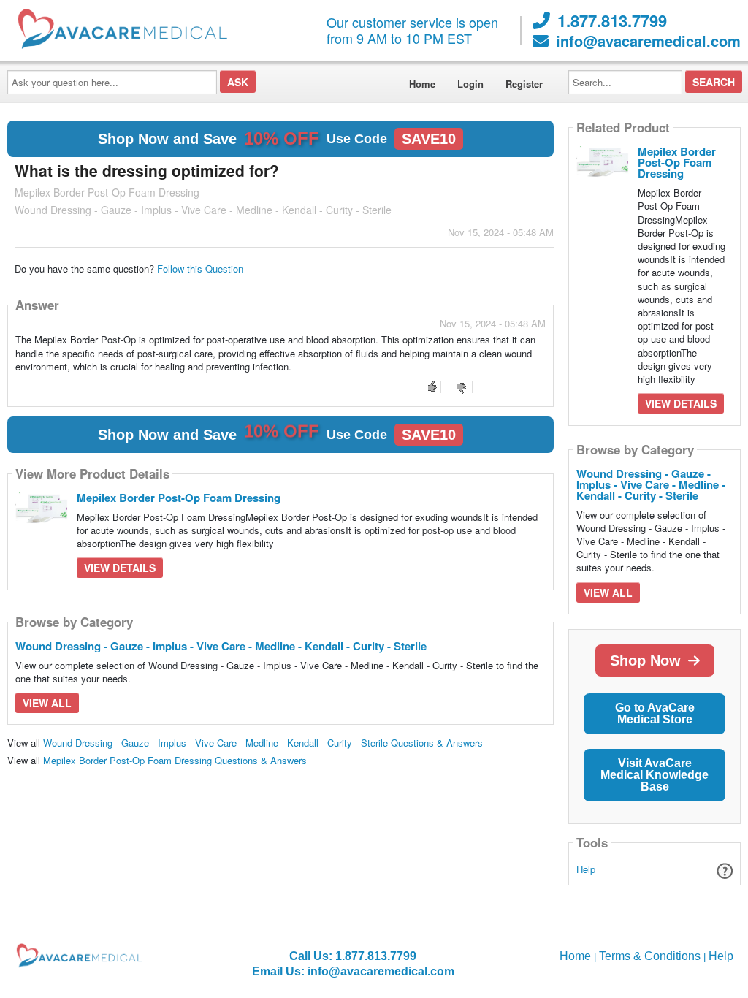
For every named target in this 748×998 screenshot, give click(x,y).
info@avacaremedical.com (648, 41)
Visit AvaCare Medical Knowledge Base (654, 775)
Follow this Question (200, 268)
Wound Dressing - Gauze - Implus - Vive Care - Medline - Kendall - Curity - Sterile (221, 646)
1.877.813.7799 (612, 20)
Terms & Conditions (650, 956)
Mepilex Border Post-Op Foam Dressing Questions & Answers (175, 760)
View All (47, 703)
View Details (120, 567)
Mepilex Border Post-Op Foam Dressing (178, 498)
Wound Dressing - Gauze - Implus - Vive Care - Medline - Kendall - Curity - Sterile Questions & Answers (263, 743)
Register (524, 84)
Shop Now (645, 660)
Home (422, 84)
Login (470, 84)
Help (585, 869)
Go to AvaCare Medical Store (655, 713)
